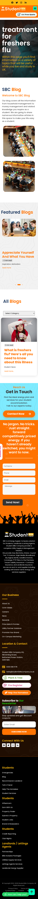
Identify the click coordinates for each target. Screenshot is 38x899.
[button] (35, 8)
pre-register (19, 685)
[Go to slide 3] (21, 284)
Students (33, 271)
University (18, 273)
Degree (17, 271)
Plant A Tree (19, 678)
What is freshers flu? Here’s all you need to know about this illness (18, 356)
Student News (10, 367)
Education (25, 271)
